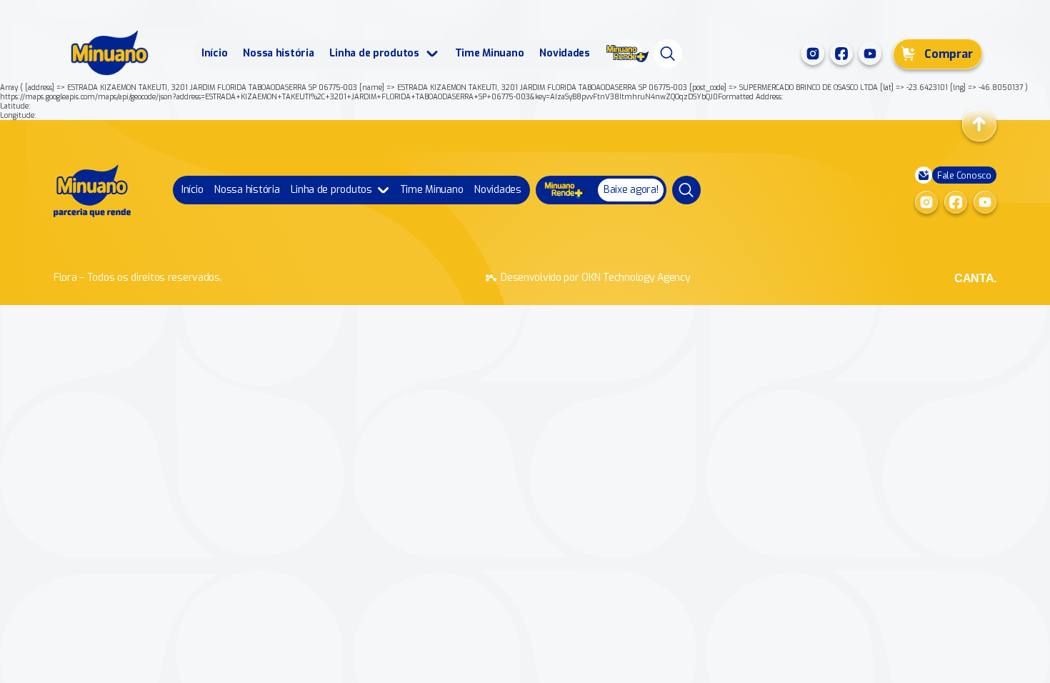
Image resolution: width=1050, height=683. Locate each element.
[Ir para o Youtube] (870, 53)
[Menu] (668, 53)
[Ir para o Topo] (979, 124)
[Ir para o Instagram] (812, 53)
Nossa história (278, 53)
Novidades (564, 53)
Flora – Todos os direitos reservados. (138, 277)
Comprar (948, 53)
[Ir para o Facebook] (841, 53)
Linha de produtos (374, 53)
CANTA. (975, 278)
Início (214, 53)
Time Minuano (489, 53)
